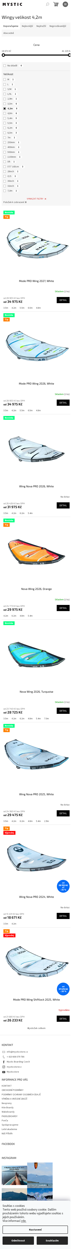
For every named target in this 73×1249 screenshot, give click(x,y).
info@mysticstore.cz (17, 1052)
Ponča (5, 1120)
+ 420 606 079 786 (15, 1057)
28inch (12, 171)
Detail (63, 300)
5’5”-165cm (15, 166)
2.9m (46, 821)
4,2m (12, 108)
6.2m (22, 513)
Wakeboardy (8, 1112)
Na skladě (14, 65)
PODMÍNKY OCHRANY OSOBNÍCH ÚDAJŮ (21, 1094)
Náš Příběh (7, 1133)
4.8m (38, 308)
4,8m (12, 113)
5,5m (12, 123)
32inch (12, 186)
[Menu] (65, 4)
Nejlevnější (27, 26)
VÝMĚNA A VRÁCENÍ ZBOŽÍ (14, 1099)
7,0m (12, 191)
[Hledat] (47, 4)
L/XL (11, 94)
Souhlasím (52, 1241)
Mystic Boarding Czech (18, 1061)
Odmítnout (18, 1241)
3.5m (5, 308)
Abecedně (8, 33)
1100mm (13, 157)
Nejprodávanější (58, 26)
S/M (11, 89)
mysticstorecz (14, 1067)
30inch (12, 181)
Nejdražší (41, 26)
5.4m (30, 513)
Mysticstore (13, 1072)
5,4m (12, 118)
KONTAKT (7, 1086)
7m (11, 137)
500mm (13, 152)
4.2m (14, 308)
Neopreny (7, 1103)
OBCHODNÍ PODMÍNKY (12, 1090)
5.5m (22, 308)
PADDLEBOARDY (9, 1116)
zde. (23, 1221)
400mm (13, 147)
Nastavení (35, 1230)
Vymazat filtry (35, 199)
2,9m (12, 99)
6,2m (12, 128)
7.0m (46, 718)
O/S (11, 176)
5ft (11, 161)
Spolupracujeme (10, 1125)
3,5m (12, 103)
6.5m (30, 308)
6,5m (12, 133)
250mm (13, 142)
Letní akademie (9, 1129)
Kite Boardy (8, 1107)
